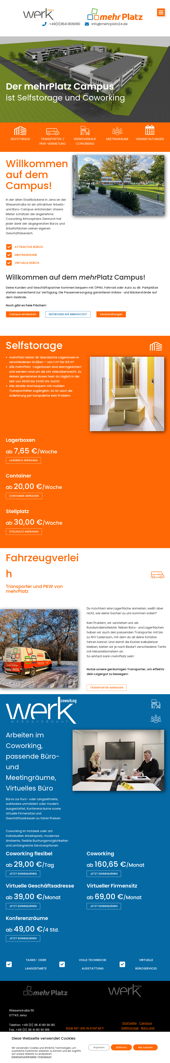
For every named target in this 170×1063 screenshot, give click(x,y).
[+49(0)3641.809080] (61, 24)
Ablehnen (121, 1047)
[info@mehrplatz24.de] (106, 24)
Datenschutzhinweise (24, 1057)
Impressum (45, 1057)
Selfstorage (130, 1028)
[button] (23, 314)
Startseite (129, 1023)
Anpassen (99, 1047)
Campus (145, 1023)
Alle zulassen (145, 1047)
